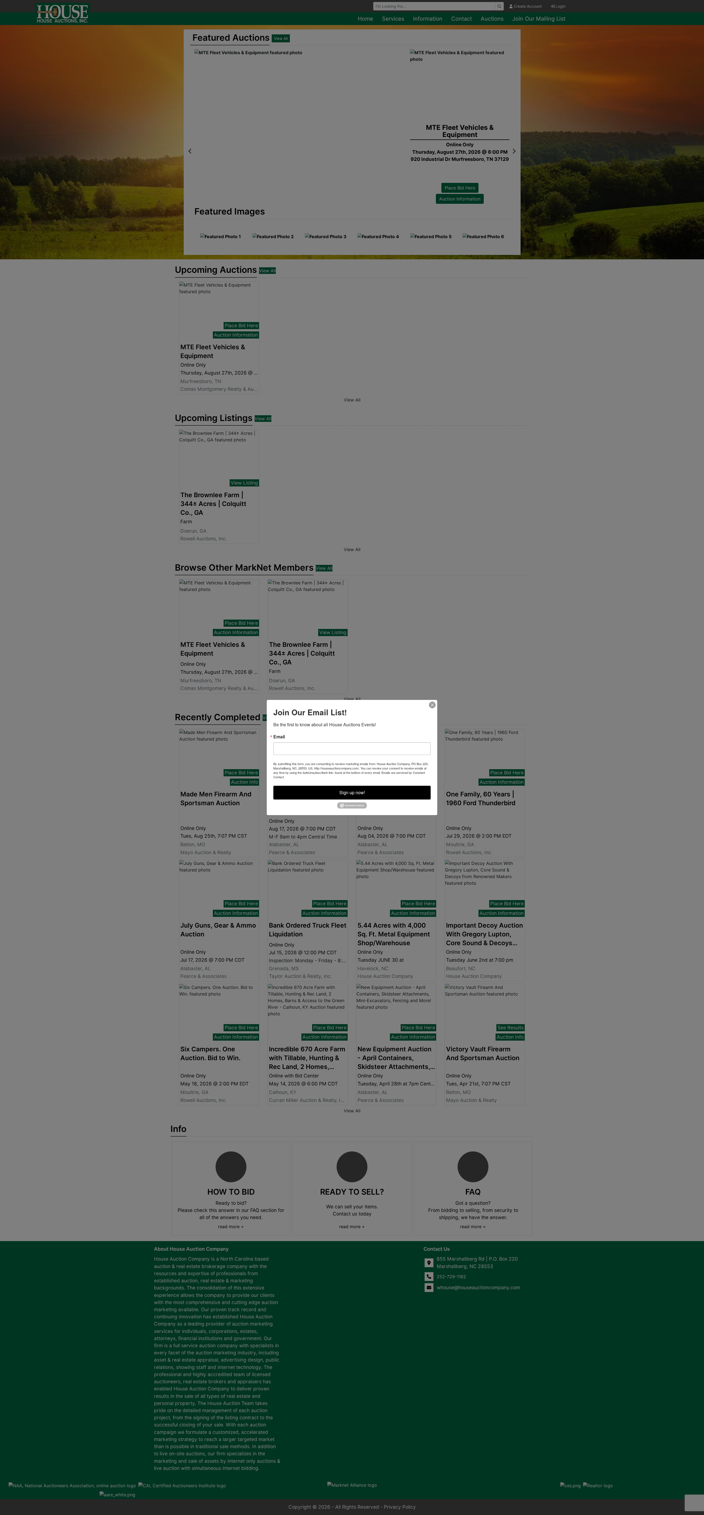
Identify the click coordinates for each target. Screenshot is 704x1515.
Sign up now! (352, 792)
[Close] (432, 705)
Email (279, 737)
